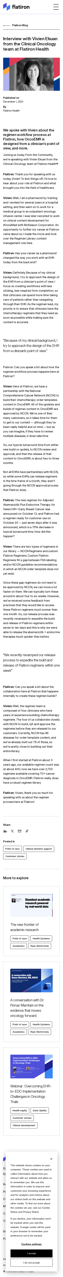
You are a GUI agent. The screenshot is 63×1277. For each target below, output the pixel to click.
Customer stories (14, 856)
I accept (31, 1253)
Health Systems (41, 939)
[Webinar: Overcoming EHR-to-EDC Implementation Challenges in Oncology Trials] (31, 1091)
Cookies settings (31, 1244)
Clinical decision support (39, 849)
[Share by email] (20, 831)
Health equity (20, 1111)
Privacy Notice (31, 1212)
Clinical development (24, 1125)
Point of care (12, 849)
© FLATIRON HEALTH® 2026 (18, 1271)
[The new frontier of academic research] (31, 921)
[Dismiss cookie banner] (51, 1158)
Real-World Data (39, 946)
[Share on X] (12, 831)
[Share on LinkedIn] (5, 831)
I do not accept (31, 1262)
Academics (18, 946)
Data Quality (40, 1111)
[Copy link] (27, 831)
